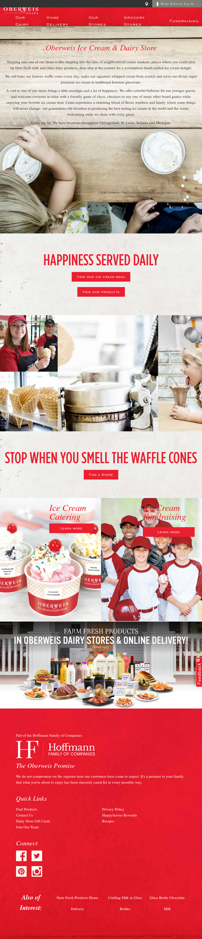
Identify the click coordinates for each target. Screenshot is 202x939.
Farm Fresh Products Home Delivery (77, 903)
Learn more (71, 528)
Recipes (108, 820)
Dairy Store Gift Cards (33, 820)
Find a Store (101, 474)
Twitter (37, 856)
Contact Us (24, 815)
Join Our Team (27, 826)
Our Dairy (22, 20)
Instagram (37, 871)
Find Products (26, 809)
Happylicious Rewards (119, 815)
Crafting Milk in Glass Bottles (125, 903)
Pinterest (21, 871)
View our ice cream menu (101, 276)
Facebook (21, 856)
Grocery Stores (134, 20)
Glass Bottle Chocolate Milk (167, 903)
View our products (101, 291)
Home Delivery (57, 20)
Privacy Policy (113, 809)
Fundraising (184, 20)
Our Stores (97, 20)
